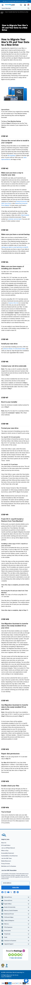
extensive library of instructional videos (14, 348)
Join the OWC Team (6, 858)
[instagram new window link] (5, 892)
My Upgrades (12, 155)
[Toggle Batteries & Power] (28, 913)
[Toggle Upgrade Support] (28, 944)
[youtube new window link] (8, 892)
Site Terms (15, 975)
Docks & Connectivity (9, 907)
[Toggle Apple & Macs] (28, 903)
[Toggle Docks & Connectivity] (28, 907)
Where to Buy (4, 850)
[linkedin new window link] (15, 892)
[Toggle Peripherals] (28, 934)
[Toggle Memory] (28, 924)
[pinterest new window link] (18, 892)
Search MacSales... (7, 8)
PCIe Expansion (8, 927)
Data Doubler (25, 215)
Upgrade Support (8, 944)
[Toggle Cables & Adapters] (28, 920)
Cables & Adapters (9, 920)
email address (7, 883)
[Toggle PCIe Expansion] (28, 927)
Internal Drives (8, 897)
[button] (26, 980)
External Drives (8, 900)
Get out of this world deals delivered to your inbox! (15, 1)
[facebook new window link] (2, 892)
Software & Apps (8, 917)
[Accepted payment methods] (15, 983)
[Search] (28, 8)
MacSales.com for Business (8, 866)
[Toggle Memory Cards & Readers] (28, 910)
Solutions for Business (10, 940)
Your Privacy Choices (6, 979)
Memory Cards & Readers (11, 910)
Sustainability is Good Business (9, 855)
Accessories (7, 930)
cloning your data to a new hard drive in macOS (14, 247)
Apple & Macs (7, 903)
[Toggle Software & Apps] (28, 917)
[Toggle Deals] (28, 937)
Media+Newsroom (6, 861)
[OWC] (3, 836)
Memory (6, 924)
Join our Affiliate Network (8, 848)
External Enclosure (21, 201)
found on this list (13, 303)
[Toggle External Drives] (28, 900)
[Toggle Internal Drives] (28, 897)
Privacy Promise (5, 863)
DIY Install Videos (5, 845)
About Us (3, 842)
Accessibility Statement (7, 853)
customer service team (14, 219)
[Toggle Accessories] (28, 930)
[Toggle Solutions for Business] (28, 940)
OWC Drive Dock (6, 203)
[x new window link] (11, 892)
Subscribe (15, 887)
